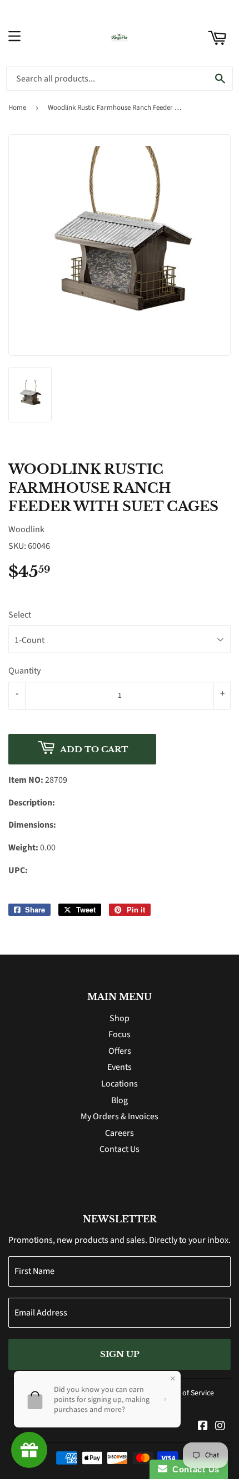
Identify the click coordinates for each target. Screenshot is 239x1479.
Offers (119, 1051)
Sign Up (120, 1354)
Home (17, 108)
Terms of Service (187, 1393)
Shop (119, 1018)
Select (19, 615)
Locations (119, 1084)
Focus (119, 1034)
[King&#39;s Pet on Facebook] (203, 1427)
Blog (119, 1100)
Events (119, 1067)
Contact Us (119, 1149)
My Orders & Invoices (119, 1116)
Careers (119, 1133)
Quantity (24, 671)
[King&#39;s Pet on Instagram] (220, 1427)
